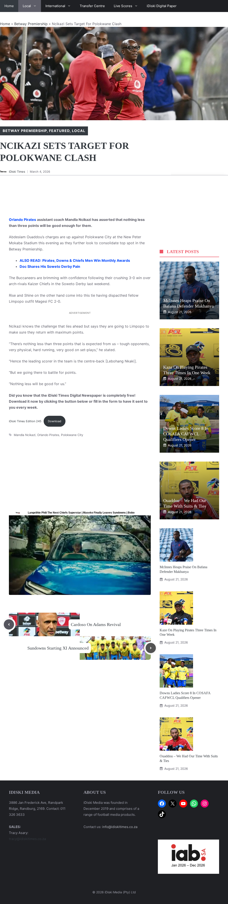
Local (27, 6)
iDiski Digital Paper (162, 6)
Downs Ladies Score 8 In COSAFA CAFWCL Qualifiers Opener (185, 434)
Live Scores (123, 6)
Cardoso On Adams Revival (96, 624)
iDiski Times (17, 171)
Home (9, 6)
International (55, 6)
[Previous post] (9, 624)
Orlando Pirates (22, 219)
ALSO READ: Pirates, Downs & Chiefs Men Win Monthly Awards (75, 260)
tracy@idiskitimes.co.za (27, 839)
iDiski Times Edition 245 (25, 421)
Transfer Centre (92, 6)
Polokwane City (72, 435)
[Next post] (150, 648)
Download (54, 421)
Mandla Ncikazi (24, 435)
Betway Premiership (31, 24)
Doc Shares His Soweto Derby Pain (50, 266)
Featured (59, 130)
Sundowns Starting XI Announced (58, 648)
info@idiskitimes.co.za (119, 827)
